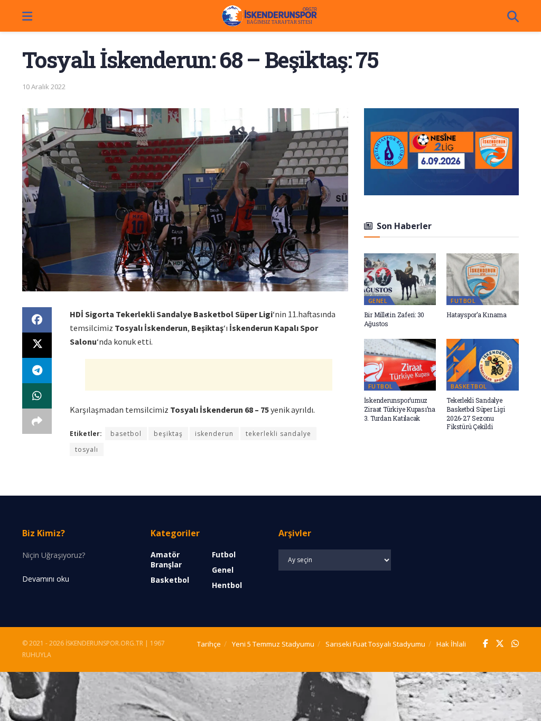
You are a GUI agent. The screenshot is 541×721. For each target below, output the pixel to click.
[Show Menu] (27, 16)
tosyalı (86, 449)
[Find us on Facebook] (485, 644)
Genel (378, 301)
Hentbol (227, 585)
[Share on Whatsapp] (37, 396)
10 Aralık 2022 (44, 86)
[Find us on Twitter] (500, 644)
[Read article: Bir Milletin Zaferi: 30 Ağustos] (400, 279)
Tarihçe (209, 644)
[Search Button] (513, 16)
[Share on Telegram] (37, 370)
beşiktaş (168, 433)
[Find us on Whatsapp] (515, 644)
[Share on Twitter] (37, 345)
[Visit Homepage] (270, 15)
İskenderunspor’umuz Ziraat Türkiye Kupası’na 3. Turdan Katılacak (399, 409)
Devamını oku (45, 579)
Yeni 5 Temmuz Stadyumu (273, 644)
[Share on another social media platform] (37, 421)
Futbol (463, 301)
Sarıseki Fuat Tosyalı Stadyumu (375, 644)
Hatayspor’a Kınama (476, 314)
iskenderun (214, 433)
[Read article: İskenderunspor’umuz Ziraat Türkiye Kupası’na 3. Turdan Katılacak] (400, 365)
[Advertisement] (208, 375)
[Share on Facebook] (37, 320)
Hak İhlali (451, 644)
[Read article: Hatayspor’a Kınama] (482, 279)
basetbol (126, 433)
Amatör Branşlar (166, 559)
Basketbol (469, 386)
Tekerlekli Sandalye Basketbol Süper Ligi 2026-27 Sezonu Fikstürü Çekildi (475, 413)
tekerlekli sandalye (278, 433)
